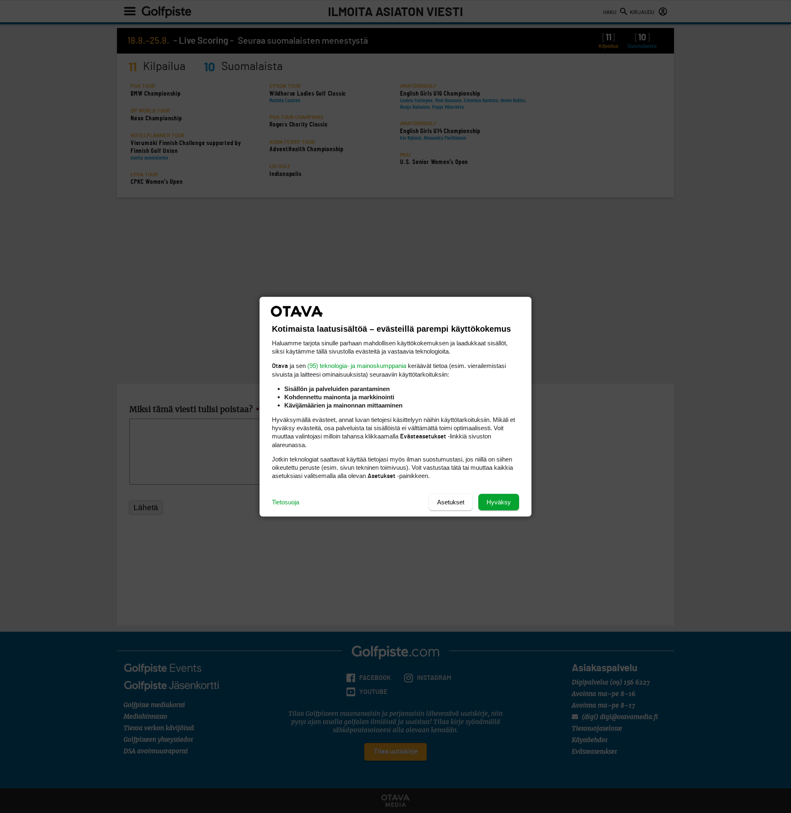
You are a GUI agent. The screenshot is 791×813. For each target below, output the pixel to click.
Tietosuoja (285, 501)
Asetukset (450, 501)
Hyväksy (499, 501)
